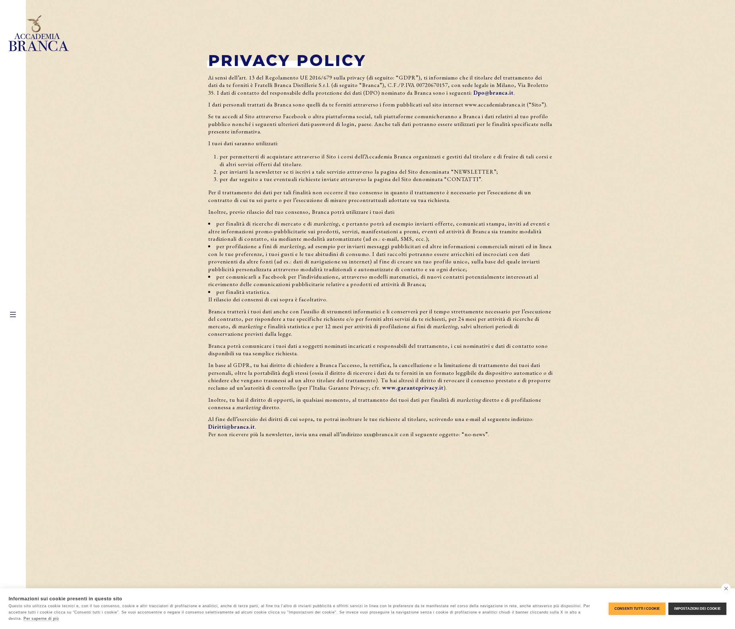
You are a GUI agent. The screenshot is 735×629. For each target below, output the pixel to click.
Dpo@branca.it (493, 92)
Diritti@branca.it (231, 426)
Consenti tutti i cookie (637, 609)
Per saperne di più (41, 618)
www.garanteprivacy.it (413, 387)
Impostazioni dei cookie (697, 609)
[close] (726, 588)
